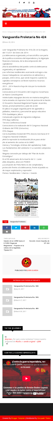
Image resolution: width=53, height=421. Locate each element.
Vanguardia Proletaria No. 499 (26, 308)
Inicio (4, 32)
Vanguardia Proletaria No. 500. (26, 297)
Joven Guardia (32, 270)
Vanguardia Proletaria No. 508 (26, 286)
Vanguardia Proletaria (15, 32)
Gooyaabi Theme (44, 418)
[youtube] (33, 2)
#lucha (18, 341)
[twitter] (24, 2)
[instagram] (29, 2)
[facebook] (19, 2)
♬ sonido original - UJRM (31, 341)
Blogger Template (18, 418)
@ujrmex (8, 339)
